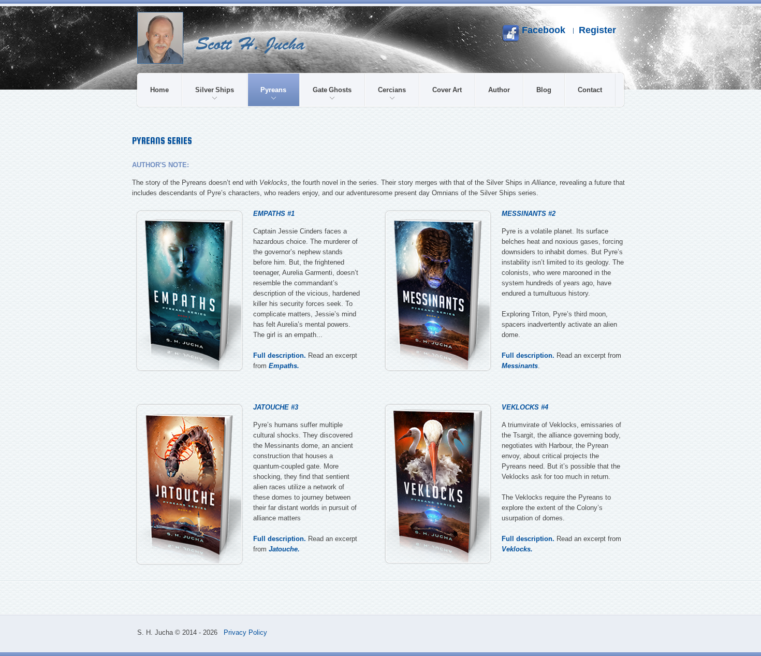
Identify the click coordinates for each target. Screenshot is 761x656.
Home (159, 90)
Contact (590, 90)
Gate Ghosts (332, 90)
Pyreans (273, 90)
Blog (543, 90)
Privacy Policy (245, 632)
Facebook (542, 30)
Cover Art (447, 90)
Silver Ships (214, 90)
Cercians (392, 90)
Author (499, 90)
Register (597, 30)
